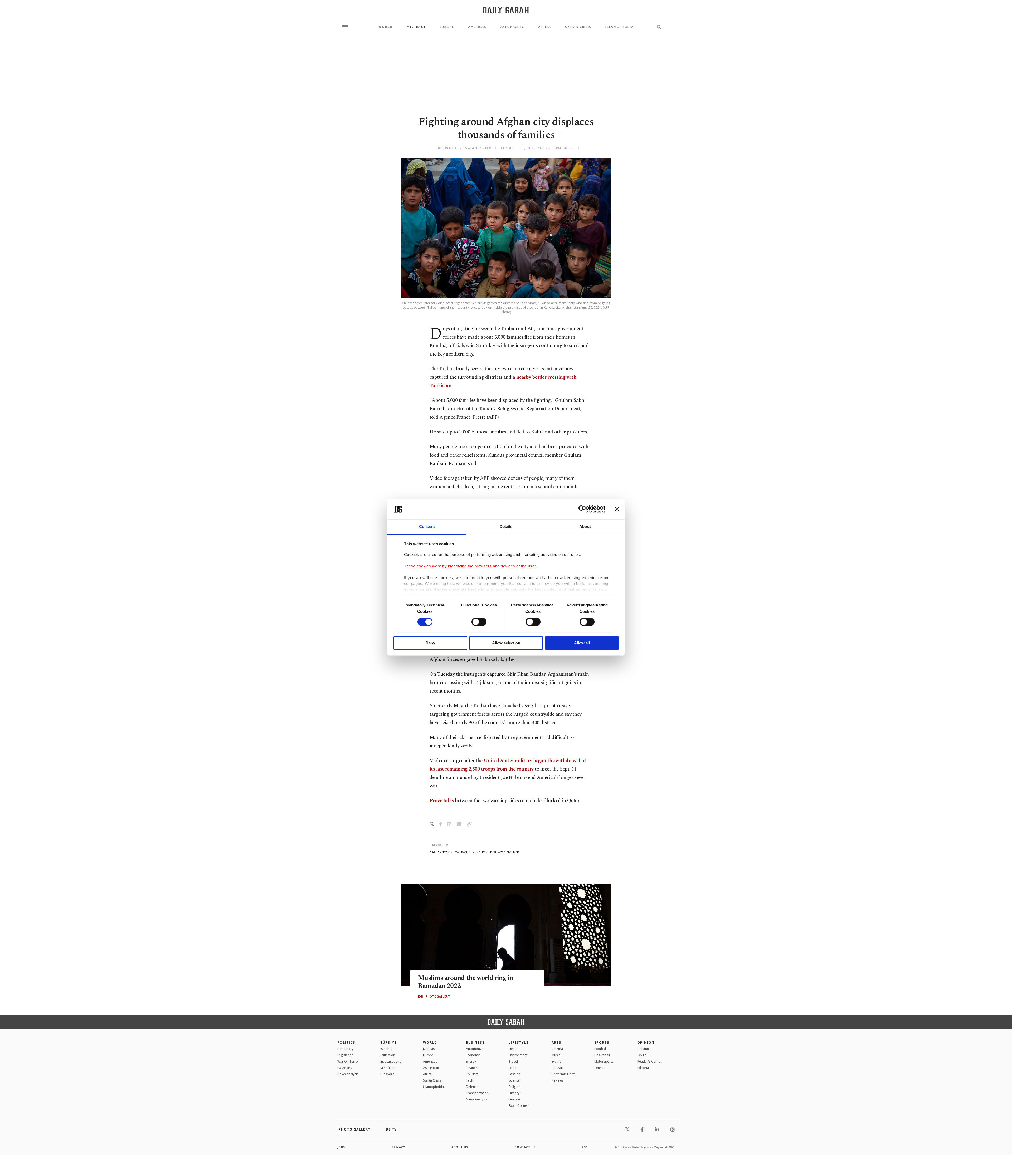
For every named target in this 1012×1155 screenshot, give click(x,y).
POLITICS (346, 1042)
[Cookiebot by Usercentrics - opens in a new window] (582, 509)
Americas (477, 26)
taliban (461, 852)
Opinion (646, 1042)
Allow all (582, 643)
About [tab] (585, 526)
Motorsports (603, 1061)
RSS (585, 1147)
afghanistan (440, 852)
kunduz (479, 852)
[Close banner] (617, 509)
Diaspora (387, 1074)
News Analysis (347, 1074)
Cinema (557, 1049)
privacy (398, 1147)
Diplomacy (345, 1049)
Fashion (514, 1074)
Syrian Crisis (578, 26)
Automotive (474, 1049)
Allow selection (506, 643)
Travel (513, 1061)
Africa (544, 26)
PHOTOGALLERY (438, 996)
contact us (525, 1147)
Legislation (345, 1055)
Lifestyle (518, 1042)
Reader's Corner (649, 1061)
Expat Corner (518, 1105)
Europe (447, 26)
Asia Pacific (512, 26)
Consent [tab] (427, 526)
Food (513, 1067)
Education (387, 1055)
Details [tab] (506, 526)
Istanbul (386, 1049)
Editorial (643, 1067)
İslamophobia (433, 1086)
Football (600, 1049)
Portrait (557, 1067)
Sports (601, 1042)
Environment (518, 1055)
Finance (471, 1067)
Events (556, 1061)
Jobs (341, 1147)
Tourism (472, 1074)
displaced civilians (504, 852)
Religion (514, 1086)
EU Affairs (344, 1067)
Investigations (390, 1061)
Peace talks (442, 800)
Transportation (477, 1093)
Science (514, 1080)
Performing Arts (563, 1074)
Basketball (602, 1055)
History (514, 1093)
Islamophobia (619, 26)
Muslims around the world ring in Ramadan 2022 (465, 982)
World (385, 26)
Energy (471, 1061)
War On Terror (348, 1061)
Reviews (557, 1080)
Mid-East (416, 26)
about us (459, 1147)
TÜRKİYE (388, 1042)
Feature (514, 1099)
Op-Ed (642, 1055)
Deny (430, 643)
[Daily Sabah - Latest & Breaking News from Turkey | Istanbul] (506, 10)
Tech (469, 1080)
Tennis (599, 1067)
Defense (472, 1086)
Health (513, 1049)
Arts (556, 1042)
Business (475, 1042)
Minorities (387, 1067)
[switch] (478, 622)
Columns (643, 1049)
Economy (473, 1055)
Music (556, 1055)
